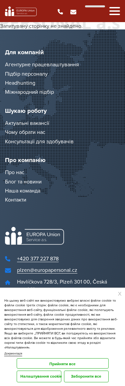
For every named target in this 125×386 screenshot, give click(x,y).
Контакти (15, 200)
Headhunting (20, 82)
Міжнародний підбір (29, 92)
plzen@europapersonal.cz (47, 270)
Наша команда (22, 190)
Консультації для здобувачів (39, 141)
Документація (13, 354)
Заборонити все (86, 376)
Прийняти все (62, 364)
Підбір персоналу (26, 73)
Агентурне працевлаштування (42, 64)
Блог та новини (23, 181)
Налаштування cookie (40, 376)
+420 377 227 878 (38, 258)
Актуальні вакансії (27, 123)
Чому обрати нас (25, 132)
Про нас (14, 172)
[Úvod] (21, 11)
